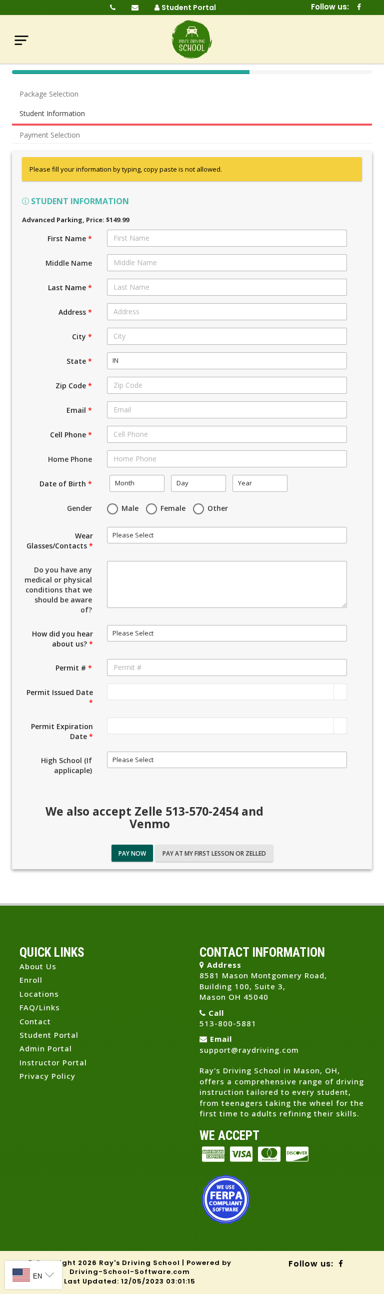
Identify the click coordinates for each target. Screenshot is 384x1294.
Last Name (70, 287)
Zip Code (74, 385)
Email (79, 410)
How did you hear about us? (62, 639)
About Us (38, 966)
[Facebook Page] (359, 7)
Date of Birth (66, 483)
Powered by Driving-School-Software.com (151, 1267)
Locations (39, 994)
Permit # (74, 668)
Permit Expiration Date (62, 731)
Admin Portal (46, 1048)
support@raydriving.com (249, 1050)
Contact (35, 1021)
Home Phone (70, 459)
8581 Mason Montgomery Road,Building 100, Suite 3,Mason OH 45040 (263, 986)
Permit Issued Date (59, 697)
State (79, 361)
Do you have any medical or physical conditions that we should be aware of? (58, 589)
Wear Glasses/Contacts (59, 540)
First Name (70, 238)
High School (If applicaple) (66, 765)
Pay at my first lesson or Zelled (214, 853)
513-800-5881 (228, 1023)
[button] (340, 692)
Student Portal (189, 8)
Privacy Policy (48, 1076)
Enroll (31, 980)
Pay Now (132, 853)
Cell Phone (71, 434)
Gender (79, 508)
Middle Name (69, 263)
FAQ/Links (40, 1007)
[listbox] (227, 360)
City (82, 336)
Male (129, 508)
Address (75, 312)
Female (172, 508)
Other (217, 508)
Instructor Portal (53, 1062)
